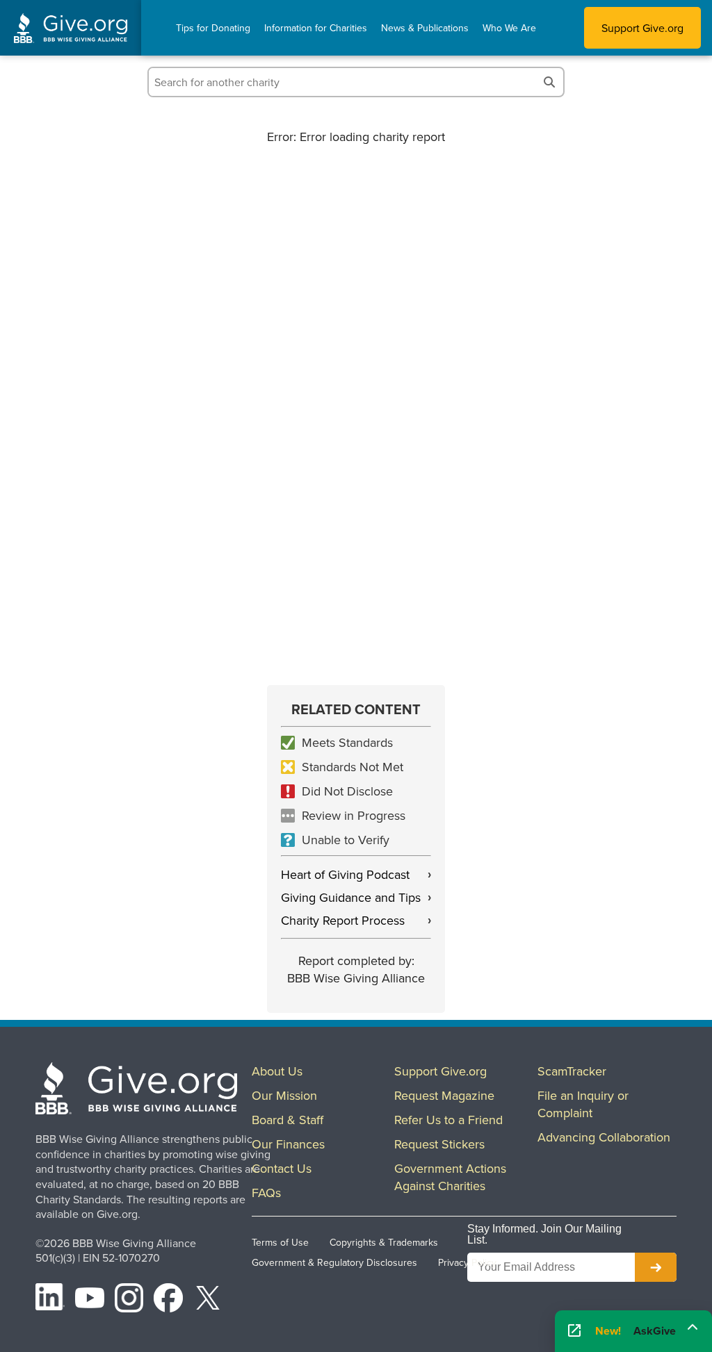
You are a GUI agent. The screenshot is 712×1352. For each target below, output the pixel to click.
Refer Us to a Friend (448, 1119)
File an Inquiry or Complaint (583, 1104)
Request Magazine (444, 1095)
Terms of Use (280, 1242)
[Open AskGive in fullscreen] (574, 1331)
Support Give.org (642, 27)
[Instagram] (129, 1300)
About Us (277, 1071)
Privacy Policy (467, 1262)
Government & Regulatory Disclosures (334, 1262)
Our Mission (284, 1095)
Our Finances (288, 1144)
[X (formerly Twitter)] (207, 1300)
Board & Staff (287, 1119)
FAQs (266, 1192)
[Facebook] (168, 1300)
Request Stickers (439, 1144)
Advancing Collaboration (603, 1137)
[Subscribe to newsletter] (656, 1267)
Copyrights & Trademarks (384, 1242)
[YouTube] (89, 1300)
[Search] (549, 82)
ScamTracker (571, 1071)
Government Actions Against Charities (450, 1177)
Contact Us (282, 1168)
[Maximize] (692, 1326)
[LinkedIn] (50, 1300)
